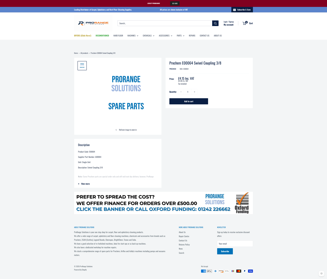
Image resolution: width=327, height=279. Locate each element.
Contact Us (183, 240)
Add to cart (188, 101)
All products (84, 53)
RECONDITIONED (102, 35)
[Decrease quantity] (181, 92)
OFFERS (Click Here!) (82, 35)
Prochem (172, 69)
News (181, 248)
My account (228, 24)
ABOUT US (218, 35)
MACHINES (131, 35)
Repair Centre (184, 236)
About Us (182, 232)
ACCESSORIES (164, 35)
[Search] (215, 23)
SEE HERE (175, 3)
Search (181, 252)
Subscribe (225, 251)
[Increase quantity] (194, 92)
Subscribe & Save (244, 9)
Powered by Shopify (80, 269)
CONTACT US (204, 35)
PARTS (179, 35)
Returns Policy (184, 244)
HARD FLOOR (118, 35)
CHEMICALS (147, 35)
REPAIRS (192, 35)
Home (76, 53)
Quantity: (173, 91)
